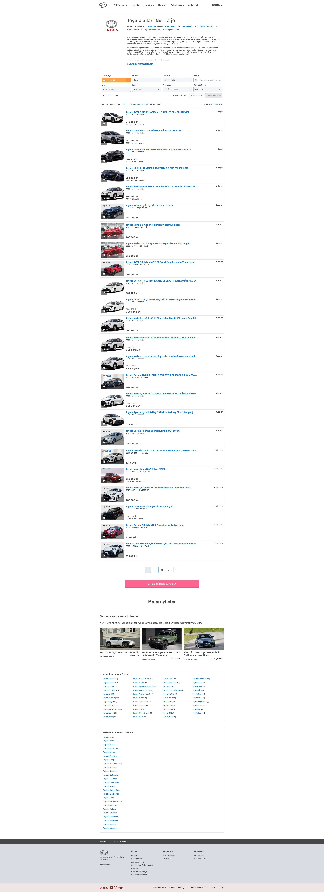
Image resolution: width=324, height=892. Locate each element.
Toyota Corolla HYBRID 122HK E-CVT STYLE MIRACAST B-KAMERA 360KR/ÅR (166, 375)
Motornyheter (162, 602)
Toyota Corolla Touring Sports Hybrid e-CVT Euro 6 (153, 431)
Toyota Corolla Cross (141, 679)
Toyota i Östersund (110, 820)
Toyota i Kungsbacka (111, 782)
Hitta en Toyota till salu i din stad (118, 732)
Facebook (106, 865)
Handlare (149, 5)
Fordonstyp (106, 76)
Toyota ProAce (168, 694)
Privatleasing (177, 5)
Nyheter (162, 5)
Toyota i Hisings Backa (111, 790)
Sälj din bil (193, 5)
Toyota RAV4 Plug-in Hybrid (143, 686)
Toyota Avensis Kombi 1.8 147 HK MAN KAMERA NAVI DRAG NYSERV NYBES (165, 450)
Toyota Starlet (168, 698)
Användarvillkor (138, 862)
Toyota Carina (198, 682)
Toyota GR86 (197, 686)
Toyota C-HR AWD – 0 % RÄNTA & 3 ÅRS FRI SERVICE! (153, 130)
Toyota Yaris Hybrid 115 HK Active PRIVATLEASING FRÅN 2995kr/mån (162, 393)
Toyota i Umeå (108, 740)
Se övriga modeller (171, 29)
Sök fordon (119, 5)
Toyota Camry (138, 698)
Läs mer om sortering (138, 104)
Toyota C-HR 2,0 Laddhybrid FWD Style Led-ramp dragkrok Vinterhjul (163, 543)
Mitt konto (219, 5)
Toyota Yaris (153, 26)
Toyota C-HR (132, 29)
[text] (103, 5)
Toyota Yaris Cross (110, 709)
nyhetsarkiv (195, 623)
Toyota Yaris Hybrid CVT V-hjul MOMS (146, 469)
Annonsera (198, 856)
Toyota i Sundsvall (110, 805)
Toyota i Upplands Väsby (112, 763)
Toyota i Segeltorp (110, 756)
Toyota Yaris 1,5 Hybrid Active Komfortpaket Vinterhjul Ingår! (158, 487)
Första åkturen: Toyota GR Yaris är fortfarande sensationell (202, 654)
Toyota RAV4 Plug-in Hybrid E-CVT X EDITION (149, 205)
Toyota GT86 (168, 686)
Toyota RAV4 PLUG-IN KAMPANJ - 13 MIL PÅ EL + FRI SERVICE (157, 112)
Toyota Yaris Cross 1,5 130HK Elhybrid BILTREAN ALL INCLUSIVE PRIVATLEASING (168, 337)
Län (103, 85)
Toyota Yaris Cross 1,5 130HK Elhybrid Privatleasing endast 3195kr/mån (164, 356)
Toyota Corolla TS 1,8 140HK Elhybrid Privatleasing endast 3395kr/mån (164, 299)
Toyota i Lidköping (110, 813)
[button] (104, 123)
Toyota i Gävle (108, 797)
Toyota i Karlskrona (110, 775)
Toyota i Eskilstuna (110, 778)
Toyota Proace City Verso (172, 690)
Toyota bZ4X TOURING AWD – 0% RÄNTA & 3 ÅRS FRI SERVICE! (158, 149)
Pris (133, 85)
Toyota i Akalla (109, 786)
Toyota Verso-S (139, 705)
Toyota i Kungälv (109, 759)
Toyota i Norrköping (110, 748)
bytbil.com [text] (104, 852)
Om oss (134, 856)
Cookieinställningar (139, 871)
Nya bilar (136, 5)
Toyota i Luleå (108, 737)
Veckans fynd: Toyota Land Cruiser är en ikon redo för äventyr (161, 654)
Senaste (217, 104)
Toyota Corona (198, 705)
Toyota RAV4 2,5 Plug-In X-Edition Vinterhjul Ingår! (153, 225)
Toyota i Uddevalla (110, 771)
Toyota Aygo (108, 701)
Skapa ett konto (169, 856)
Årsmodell (167, 85)
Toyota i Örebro (109, 744)
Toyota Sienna (168, 716)
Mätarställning (199, 85)
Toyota (118, 674)
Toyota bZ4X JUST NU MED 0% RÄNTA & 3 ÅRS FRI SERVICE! (157, 168)
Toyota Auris (187, 26)
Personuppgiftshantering (142, 865)
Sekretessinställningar (140, 875)
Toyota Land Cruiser (140, 701)
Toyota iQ (136, 709)
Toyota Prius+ (168, 679)
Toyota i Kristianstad (111, 794)
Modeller (166, 76)
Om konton (167, 859)
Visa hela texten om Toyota (141, 64)
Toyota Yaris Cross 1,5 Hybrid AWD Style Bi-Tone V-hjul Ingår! (158, 243)
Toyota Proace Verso (141, 694)
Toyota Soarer (198, 713)
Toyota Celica (168, 701)
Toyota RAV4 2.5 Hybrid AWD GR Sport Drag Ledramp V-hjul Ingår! (160, 262)
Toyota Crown (198, 694)
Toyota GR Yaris (169, 705)
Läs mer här (215, 887)
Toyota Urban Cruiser (141, 713)
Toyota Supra (138, 716)
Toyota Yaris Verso (170, 682)
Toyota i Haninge (109, 824)
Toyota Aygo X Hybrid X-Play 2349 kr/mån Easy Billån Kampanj (159, 412)
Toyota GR (196, 709)
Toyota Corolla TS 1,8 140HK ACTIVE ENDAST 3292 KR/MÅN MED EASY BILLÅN (166, 280)
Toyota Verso (108, 713)
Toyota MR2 (167, 713)
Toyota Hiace (197, 698)
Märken (135, 76)
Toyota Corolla (206, 26)
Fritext (196, 76)
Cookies (134, 868)
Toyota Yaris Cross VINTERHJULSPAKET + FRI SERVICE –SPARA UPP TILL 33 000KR (169, 186)
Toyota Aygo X (138, 682)
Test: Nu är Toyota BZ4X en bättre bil (119, 652)
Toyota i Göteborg (110, 767)
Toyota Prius (108, 705)
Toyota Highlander (200, 701)
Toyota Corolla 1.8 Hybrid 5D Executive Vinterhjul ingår (155, 525)
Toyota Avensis (150, 29)
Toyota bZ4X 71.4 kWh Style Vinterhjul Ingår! (149, 506)
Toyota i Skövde (109, 752)
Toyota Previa (168, 709)
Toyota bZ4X (108, 716)
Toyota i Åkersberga (110, 828)
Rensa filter (197, 95)
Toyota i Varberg (109, 809)
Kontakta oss (136, 859)
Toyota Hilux (197, 690)
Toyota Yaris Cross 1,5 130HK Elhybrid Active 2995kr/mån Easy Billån (162, 318)
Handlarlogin (199, 859)
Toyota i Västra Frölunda (112, 801)
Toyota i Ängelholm (110, 816)
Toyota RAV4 (170, 26)
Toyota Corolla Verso (141, 690)
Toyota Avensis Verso (201, 679)
